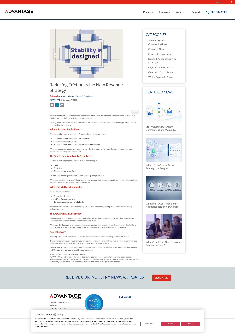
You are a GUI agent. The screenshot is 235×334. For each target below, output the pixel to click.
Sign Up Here (161, 278)
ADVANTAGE (56, 100)
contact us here (64, 250)
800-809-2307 (218, 12)
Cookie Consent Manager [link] (43, 314)
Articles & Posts (67, 96)
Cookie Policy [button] (97, 324)
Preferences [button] (45, 326)
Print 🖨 (134, 112)
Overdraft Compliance (84, 96)
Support (196, 12)
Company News (156, 49)
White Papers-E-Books (160, 77)
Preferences (149, 324)
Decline (170, 324)
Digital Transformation (160, 67)
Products (148, 12)
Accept (190, 324)
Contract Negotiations (160, 53)
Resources (164, 12)
